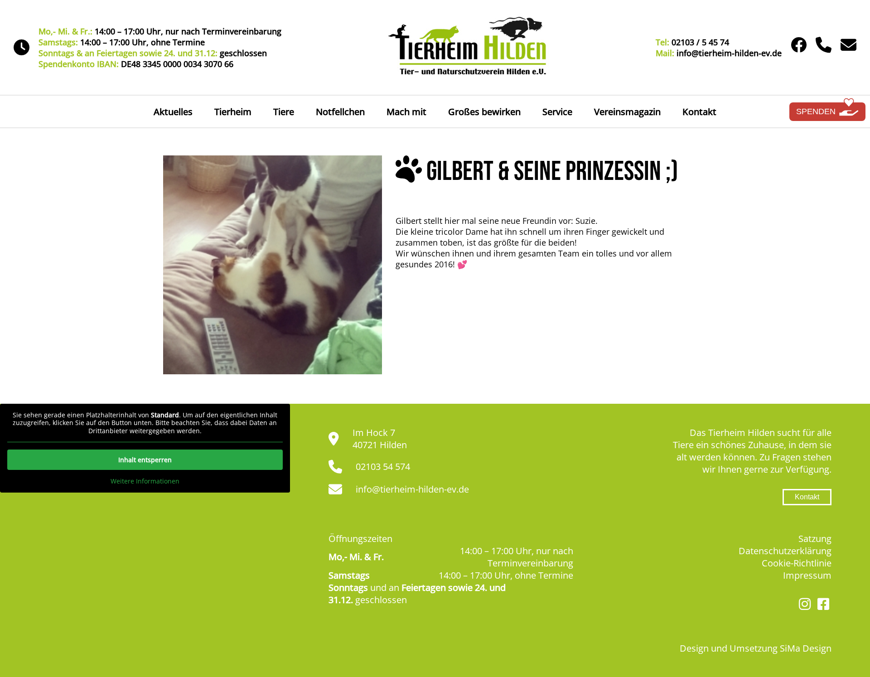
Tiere (283, 112)
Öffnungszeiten (360, 538)
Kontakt (699, 112)
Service (557, 112)
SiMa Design (805, 648)
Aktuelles (173, 112)
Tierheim (232, 112)
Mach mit (406, 112)
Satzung (814, 538)
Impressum (807, 575)
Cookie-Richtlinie (796, 563)
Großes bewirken (484, 112)
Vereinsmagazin (627, 112)
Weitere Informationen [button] (145, 481)
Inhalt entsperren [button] (145, 459)
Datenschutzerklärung (785, 551)
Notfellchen (340, 112)
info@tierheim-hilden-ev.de (412, 489)
